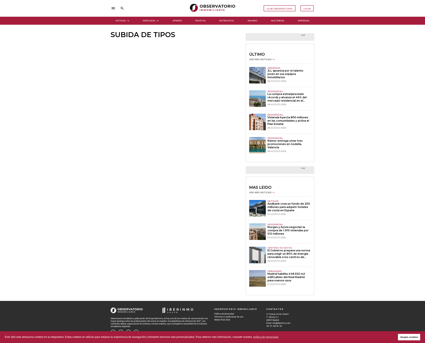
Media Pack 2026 (222, 320)
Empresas (303, 20)
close (157, 8)
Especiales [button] (149, 20)
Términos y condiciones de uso (228, 317)
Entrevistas (226, 20)
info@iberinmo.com (281, 323)
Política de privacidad (224, 314)
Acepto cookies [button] (409, 337)
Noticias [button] (121, 20)
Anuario (252, 20)
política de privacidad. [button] (266, 337)
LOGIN (307, 8)
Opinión (177, 20)
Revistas (200, 20)
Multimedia (277, 20)
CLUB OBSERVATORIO (280, 8)
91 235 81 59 (276, 326)
